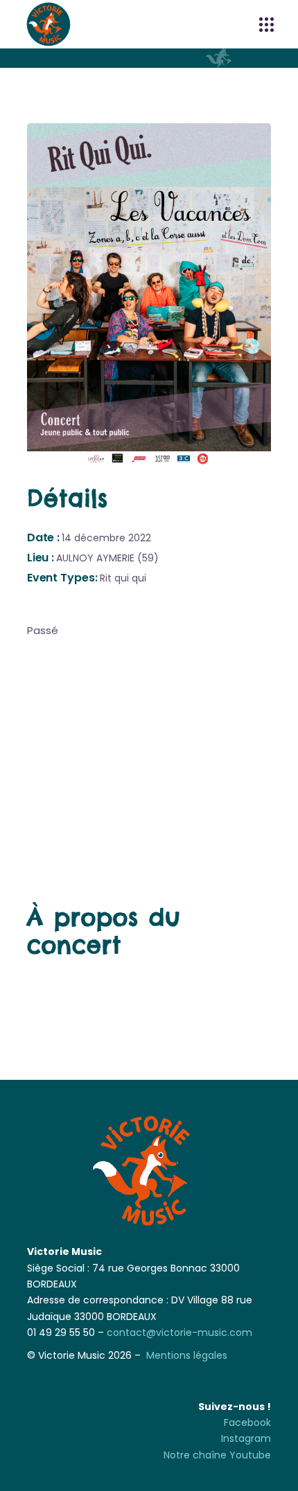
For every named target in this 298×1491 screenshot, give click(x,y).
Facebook (247, 1422)
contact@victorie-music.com (179, 1332)
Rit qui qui (123, 578)
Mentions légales (186, 1355)
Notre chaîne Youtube (217, 1455)
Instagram (246, 1438)
